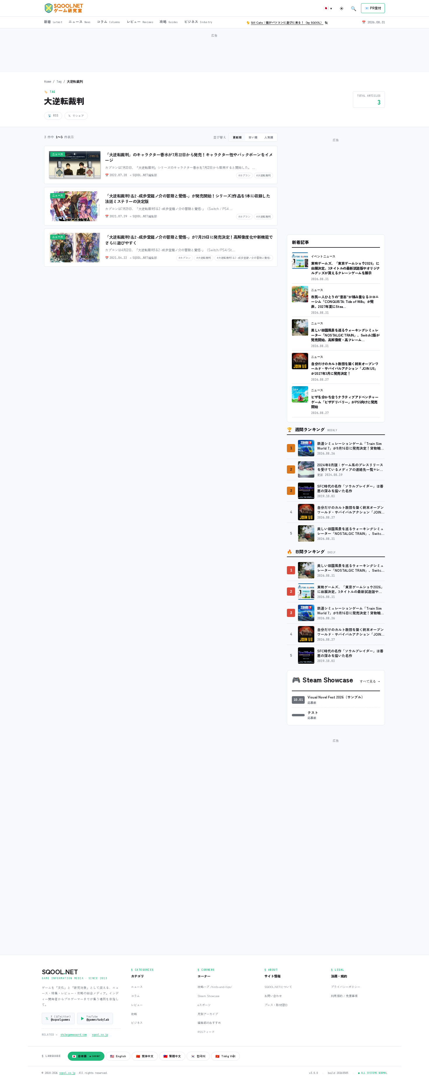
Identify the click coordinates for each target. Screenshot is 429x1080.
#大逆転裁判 (263, 175)
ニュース (317, 290)
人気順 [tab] (268, 137)
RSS (53, 115)
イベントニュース (323, 256)
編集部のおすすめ (209, 1022)
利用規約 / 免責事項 (344, 996)
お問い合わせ (273, 996)
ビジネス (137, 1022)
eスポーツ (204, 1005)
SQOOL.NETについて (278, 986)
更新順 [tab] (237, 137)
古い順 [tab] (253, 137)
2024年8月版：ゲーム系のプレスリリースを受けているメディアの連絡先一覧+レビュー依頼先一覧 (350, 467)
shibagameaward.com (73, 1034)
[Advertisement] (214, 52)
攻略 (134, 1014)
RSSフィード (206, 1031)
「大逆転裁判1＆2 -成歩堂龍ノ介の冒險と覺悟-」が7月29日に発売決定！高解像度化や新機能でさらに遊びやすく (189, 240)
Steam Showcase (208, 996)
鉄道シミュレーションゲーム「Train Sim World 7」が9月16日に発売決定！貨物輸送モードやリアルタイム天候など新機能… (350, 446)
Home (47, 81)
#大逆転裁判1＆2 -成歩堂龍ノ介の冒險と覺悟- (244, 258)
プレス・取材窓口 (276, 1005)
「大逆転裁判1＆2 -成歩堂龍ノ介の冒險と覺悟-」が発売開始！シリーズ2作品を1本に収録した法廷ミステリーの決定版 (187, 198)
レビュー (137, 1005)
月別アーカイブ (208, 1014)
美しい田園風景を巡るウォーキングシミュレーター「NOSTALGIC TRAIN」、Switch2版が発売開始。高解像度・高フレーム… (345, 334)
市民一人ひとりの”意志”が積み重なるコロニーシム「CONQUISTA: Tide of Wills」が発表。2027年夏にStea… (345, 301)
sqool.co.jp (100, 1034)
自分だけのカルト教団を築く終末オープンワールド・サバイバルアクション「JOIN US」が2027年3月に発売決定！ (344, 368)
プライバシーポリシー (345, 986)
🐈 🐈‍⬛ (287, 22)
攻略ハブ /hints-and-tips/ (215, 986)
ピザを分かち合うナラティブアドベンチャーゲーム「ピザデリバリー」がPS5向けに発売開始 (344, 401)
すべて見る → (370, 681)
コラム (135, 996)
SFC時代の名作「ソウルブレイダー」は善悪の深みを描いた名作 (350, 488)
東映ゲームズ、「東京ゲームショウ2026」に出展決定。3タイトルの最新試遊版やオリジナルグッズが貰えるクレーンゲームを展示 (345, 268)
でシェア (76, 116)
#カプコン (244, 175)
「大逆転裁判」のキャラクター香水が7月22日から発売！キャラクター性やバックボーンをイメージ (189, 157)
